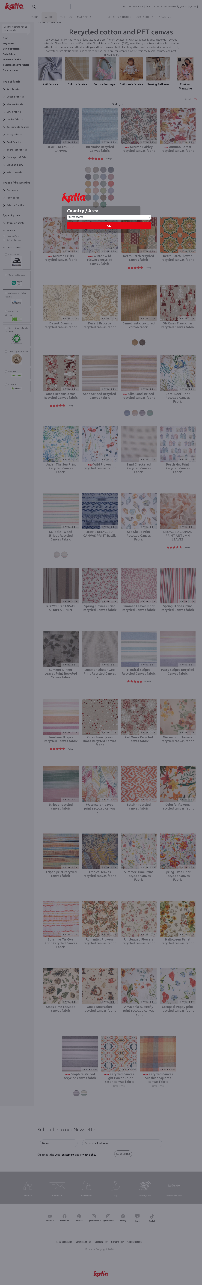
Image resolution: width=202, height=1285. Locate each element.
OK (109, 225)
